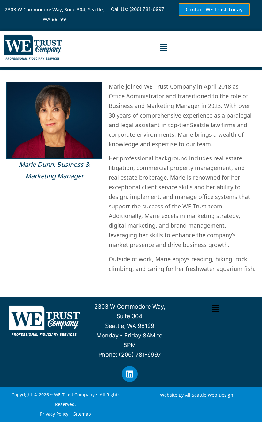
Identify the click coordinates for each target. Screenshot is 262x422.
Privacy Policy (54, 414)
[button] (163, 48)
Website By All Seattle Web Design (196, 395)
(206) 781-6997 (146, 9)
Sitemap (82, 414)
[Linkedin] (130, 374)
